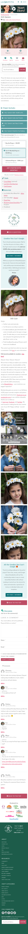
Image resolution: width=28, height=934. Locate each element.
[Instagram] (6, 912)
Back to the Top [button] (14, 602)
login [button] (24, 2)
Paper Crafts (5, 892)
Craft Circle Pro (6, 879)
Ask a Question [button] (15, 232)
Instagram (5, 402)
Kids (3, 896)
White (22, 193)
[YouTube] (11, 912)
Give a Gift (4, 865)
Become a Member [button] (14, 256)
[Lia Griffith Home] (7, 2)
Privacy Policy (5, 848)
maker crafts (9, 19)
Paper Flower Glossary (8, 867)
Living (3, 898)
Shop (3, 863)
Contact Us (5, 844)
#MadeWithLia (8, 384)
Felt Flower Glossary (7, 869)
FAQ (2, 850)
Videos (3, 905)
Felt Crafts (5, 888)
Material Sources (6, 875)
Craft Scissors (8, 186)
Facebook (11, 402)
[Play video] (14, 9)
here (13, 350)
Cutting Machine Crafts (8, 900)
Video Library (5, 871)
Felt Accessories (5, 14)
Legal (3, 846)
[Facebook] (8, 912)
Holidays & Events (6, 894)
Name (3, 640)
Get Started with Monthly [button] (14, 169)
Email (3, 647)
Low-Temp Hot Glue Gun (11, 184)
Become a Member (6, 873)
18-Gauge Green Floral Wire (12, 202)
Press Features (5, 852)
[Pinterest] (3, 912)
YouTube (19, 402)
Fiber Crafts (5, 890)
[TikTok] (14, 912)
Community (5, 861)
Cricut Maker (7, 181)
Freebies (4, 877)
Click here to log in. (19, 175)
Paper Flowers (5, 886)
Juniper (6, 195)
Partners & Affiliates (7, 854)
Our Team (4, 842)
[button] (23, 59)
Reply (2, 683)
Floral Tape (7, 200)
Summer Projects (16, 19)
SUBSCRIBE (22, 69)
